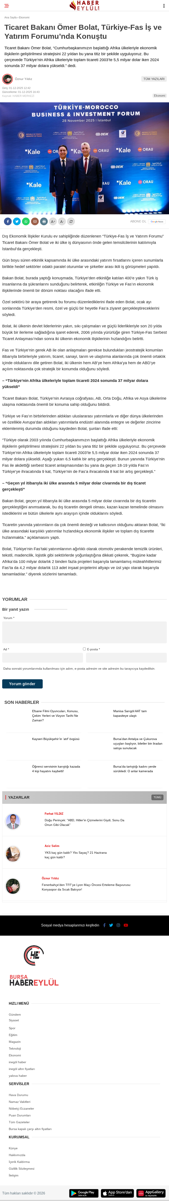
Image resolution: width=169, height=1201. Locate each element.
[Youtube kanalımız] (107, 1193)
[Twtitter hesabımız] (54, 1193)
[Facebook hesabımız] (27, 1193)
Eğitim (12, 62)
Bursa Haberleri (20, 36)
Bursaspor (16, 45)
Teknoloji (15, 71)
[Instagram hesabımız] (80, 1193)
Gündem (13, 53)
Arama (127, 21)
